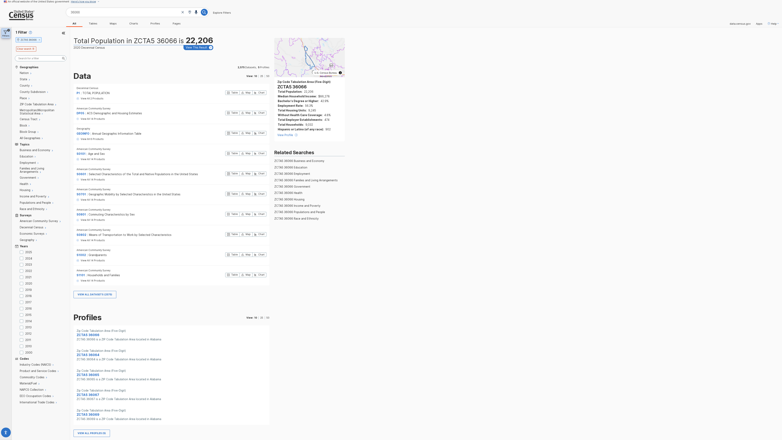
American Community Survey (93, 108)
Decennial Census (87, 88)
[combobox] (137, 12)
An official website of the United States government (38, 1)
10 (255, 76)
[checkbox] (22, 252)
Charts (133, 23)
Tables (93, 23)
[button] (190, 12)
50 (267, 76)
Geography (83, 128)
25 (261, 76)
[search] (40, 58)
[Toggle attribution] (340, 72)
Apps (759, 23)
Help (774, 23)
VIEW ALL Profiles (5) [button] (92, 433)
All (74, 23)
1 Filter (21, 32)
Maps (113, 23)
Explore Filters (222, 12)
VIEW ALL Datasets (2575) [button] (95, 294)
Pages (177, 23)
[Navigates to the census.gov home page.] (17, 18)
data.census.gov (740, 23)
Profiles (155, 23)
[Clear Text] (182, 12)
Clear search (24, 49)
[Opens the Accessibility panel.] (6, 433)
